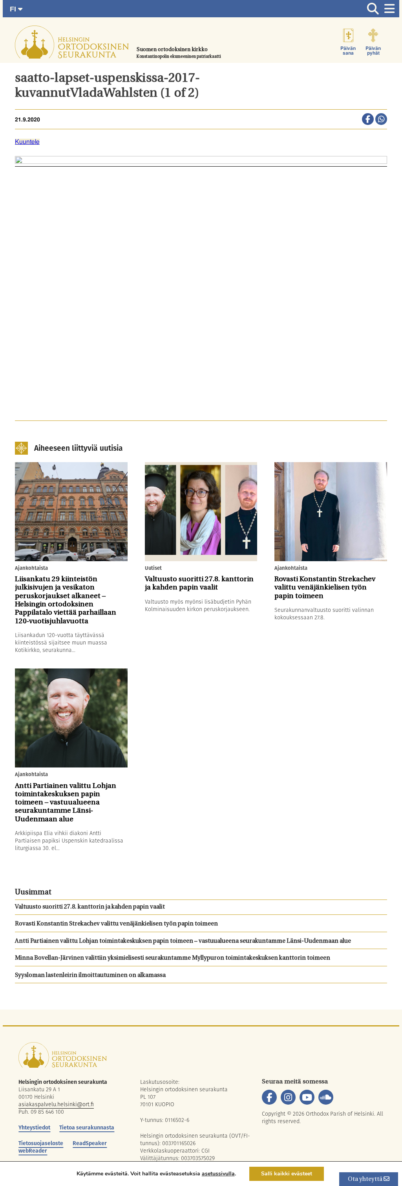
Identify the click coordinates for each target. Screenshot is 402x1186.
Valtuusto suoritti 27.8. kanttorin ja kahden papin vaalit (90, 907)
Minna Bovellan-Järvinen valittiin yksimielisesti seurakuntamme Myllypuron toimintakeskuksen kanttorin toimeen (173, 958)
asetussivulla (218, 1173)
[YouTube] (307, 1097)
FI (14, 9)
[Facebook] (269, 1097)
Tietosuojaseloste (40, 1143)
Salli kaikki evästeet (286, 1173)
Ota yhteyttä (366, 1179)
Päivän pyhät (373, 50)
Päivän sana (348, 50)
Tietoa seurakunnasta (86, 1127)
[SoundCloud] (325, 1097)
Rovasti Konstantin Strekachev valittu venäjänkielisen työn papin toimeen (117, 924)
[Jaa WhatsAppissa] (381, 120)
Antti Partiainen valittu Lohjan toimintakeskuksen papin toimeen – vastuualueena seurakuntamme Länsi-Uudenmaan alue (183, 941)
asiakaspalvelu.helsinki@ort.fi (56, 1104)
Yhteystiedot (34, 1127)
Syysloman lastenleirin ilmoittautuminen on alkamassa (90, 976)
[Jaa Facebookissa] (368, 120)
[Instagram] (288, 1097)
